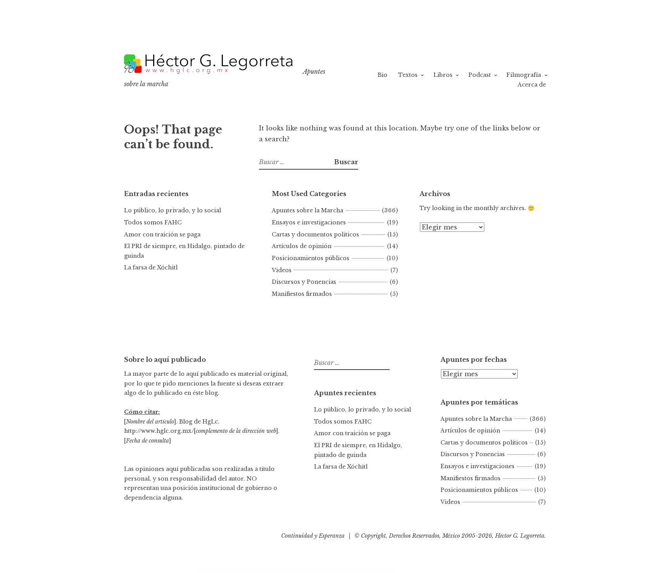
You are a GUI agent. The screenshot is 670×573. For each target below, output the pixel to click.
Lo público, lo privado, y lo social (172, 210)
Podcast (479, 74)
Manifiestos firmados (302, 293)
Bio (382, 74)
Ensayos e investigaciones (309, 222)
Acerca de (532, 84)
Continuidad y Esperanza (313, 535)
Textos (408, 74)
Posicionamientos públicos (310, 258)
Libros (442, 74)
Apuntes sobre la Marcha (307, 210)
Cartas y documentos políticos (315, 234)
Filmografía (523, 74)
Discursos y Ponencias (304, 281)
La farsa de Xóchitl (151, 267)
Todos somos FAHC (152, 222)
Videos (282, 270)
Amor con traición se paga (162, 234)
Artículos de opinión (302, 246)
